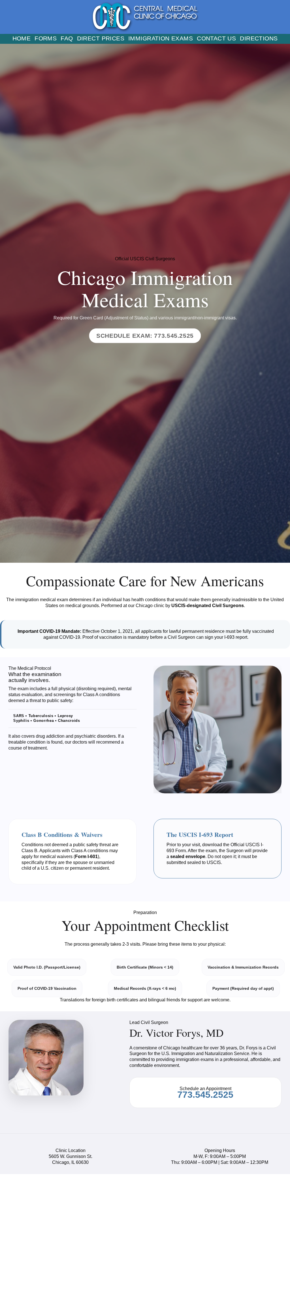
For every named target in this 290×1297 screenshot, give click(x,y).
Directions (259, 39)
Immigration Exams (160, 39)
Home (21, 39)
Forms (46, 39)
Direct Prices (100, 39)
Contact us (216, 39)
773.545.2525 (205, 1095)
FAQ (67, 39)
